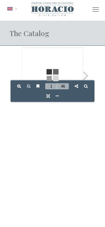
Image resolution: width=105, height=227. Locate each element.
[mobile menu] (96, 9)
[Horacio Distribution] (52, 8)
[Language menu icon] (12, 9)
